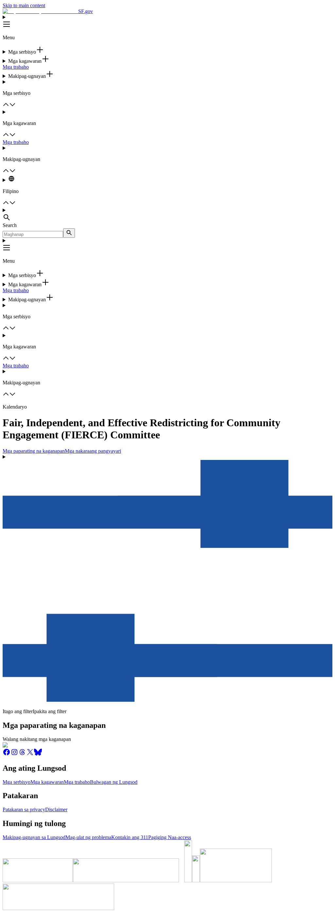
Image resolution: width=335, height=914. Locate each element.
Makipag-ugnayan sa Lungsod (34, 837)
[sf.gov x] (30, 754)
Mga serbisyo (16, 782)
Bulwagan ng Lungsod (113, 782)
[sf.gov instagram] (14, 754)
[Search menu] (167, 214)
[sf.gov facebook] (6, 754)
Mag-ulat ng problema (88, 837)
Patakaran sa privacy (24, 809)
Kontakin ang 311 (129, 837)
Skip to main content (24, 5)
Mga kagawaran (47, 782)
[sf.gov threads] (22, 754)
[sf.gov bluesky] (38, 754)
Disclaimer (56, 809)
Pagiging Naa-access (169, 837)
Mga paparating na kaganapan (34, 451)
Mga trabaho (16, 67)
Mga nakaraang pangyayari (93, 451)
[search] (69, 233)
